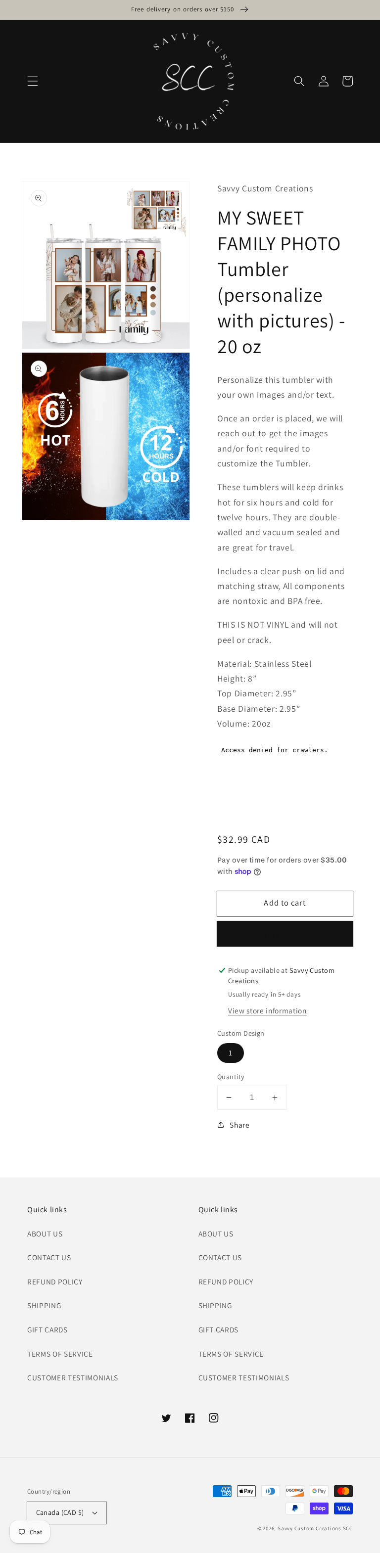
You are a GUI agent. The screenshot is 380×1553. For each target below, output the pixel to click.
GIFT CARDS (47, 1329)
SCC (348, 1528)
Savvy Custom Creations (310, 1528)
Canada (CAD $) (60, 1512)
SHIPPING (44, 1305)
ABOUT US (44, 1233)
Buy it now (285, 933)
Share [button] (239, 1125)
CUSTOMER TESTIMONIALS (72, 1377)
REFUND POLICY (55, 1281)
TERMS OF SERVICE (60, 1354)
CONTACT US (49, 1257)
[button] (33, 81)
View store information (267, 1010)
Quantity (231, 1076)
